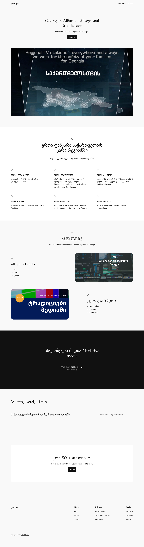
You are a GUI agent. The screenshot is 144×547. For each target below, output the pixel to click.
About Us (122, 4)
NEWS (121, 415)
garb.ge (15, 3)
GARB (130, 4)
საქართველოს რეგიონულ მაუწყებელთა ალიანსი (41, 414)
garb (115, 415)
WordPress (25, 535)
